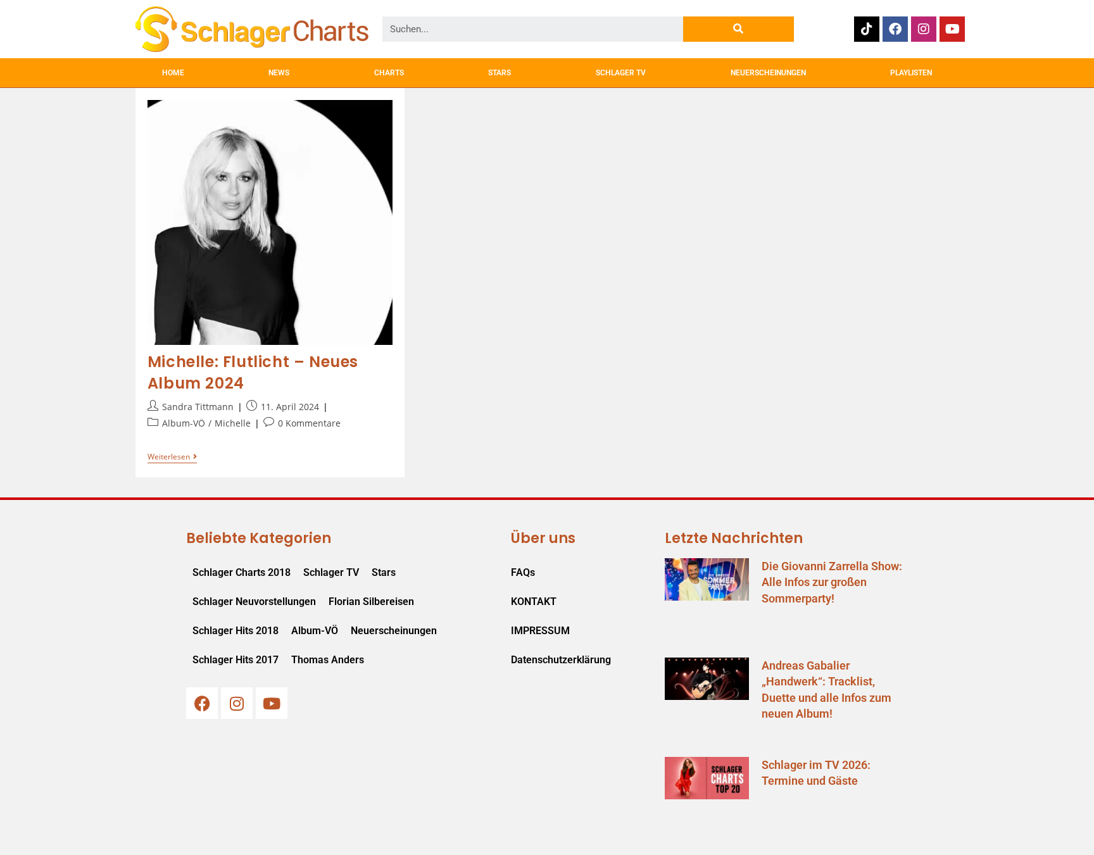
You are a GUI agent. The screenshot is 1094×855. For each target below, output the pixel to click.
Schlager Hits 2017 (235, 660)
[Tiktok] (866, 29)
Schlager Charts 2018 (241, 572)
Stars (384, 572)
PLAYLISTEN (911, 72)
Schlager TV (331, 572)
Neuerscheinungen (394, 631)
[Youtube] (952, 29)
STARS (499, 72)
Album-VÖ (183, 423)
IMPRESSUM (540, 631)
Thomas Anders (327, 660)
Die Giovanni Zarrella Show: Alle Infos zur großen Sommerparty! (832, 581)
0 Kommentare (309, 423)
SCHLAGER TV (621, 72)
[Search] (738, 29)
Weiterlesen (172, 457)
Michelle (233, 423)
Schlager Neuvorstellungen (254, 602)
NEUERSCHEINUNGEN (768, 72)
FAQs (523, 572)
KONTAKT (533, 602)
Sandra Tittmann (198, 407)
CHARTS (389, 72)
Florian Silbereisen (371, 602)
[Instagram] (923, 29)
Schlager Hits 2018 (235, 631)
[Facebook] (895, 29)
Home (173, 72)
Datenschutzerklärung (561, 660)
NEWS (278, 72)
